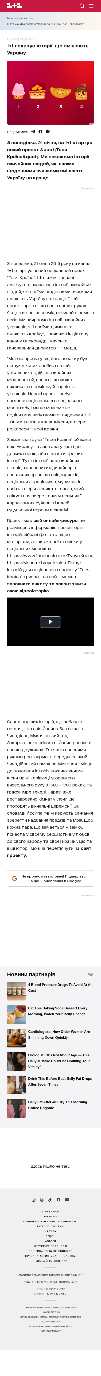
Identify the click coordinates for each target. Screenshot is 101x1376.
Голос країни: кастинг (20, 18)
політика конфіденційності (50, 1250)
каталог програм (50, 1226)
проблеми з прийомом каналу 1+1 (50, 1221)
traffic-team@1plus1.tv (51, 1331)
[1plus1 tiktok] (50, 1200)
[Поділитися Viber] (48, 132)
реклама (50, 1216)
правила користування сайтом (50, 1255)
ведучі (50, 1235)
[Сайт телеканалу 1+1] (14, 6)
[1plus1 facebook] (58, 1200)
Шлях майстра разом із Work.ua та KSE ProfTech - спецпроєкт (45, 24)
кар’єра (50, 1231)
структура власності (50, 1245)
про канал (50, 1211)
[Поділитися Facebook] (40, 132)
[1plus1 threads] (42, 1200)
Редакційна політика (50, 1260)
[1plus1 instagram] (33, 1200)
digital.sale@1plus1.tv (50, 1321)
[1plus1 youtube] (67, 1199)
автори (50, 1240)
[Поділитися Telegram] (33, 131)
